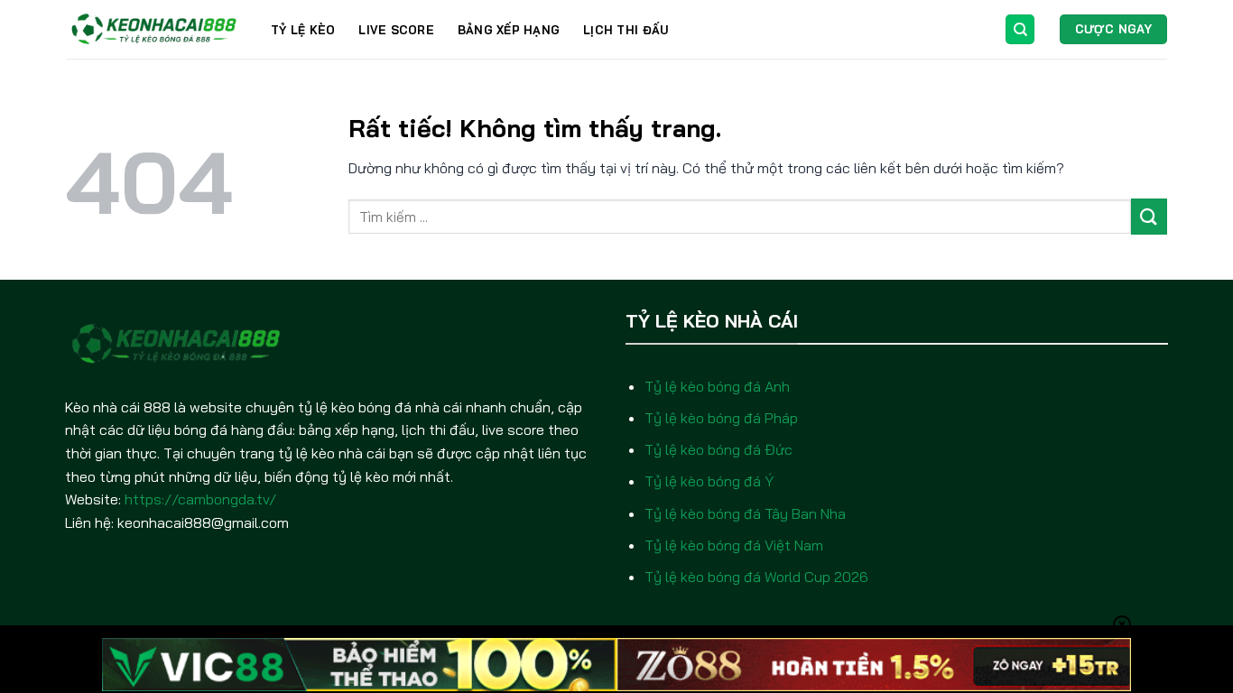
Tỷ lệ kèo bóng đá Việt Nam (733, 545)
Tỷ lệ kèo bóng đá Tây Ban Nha (745, 513)
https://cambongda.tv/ (200, 499)
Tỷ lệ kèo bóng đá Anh (717, 386)
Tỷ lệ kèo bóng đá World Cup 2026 (756, 577)
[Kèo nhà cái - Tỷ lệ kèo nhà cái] (155, 29)
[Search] (1020, 29)
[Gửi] (1149, 216)
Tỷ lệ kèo (303, 30)
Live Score (396, 30)
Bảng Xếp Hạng (509, 30)
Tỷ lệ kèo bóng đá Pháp (721, 418)
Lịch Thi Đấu (625, 30)
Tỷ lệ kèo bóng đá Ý (709, 481)
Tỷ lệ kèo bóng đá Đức (718, 449)
